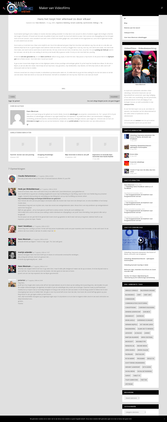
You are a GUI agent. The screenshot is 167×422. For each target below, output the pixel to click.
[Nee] (164, 419)
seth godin (147, 367)
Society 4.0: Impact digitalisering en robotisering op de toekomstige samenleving (139, 276)
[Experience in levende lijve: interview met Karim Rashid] (105, 144)
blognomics (129, 295)
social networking (144, 371)
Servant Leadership (76, 23)
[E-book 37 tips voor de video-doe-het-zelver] (126, 171)
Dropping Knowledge (45, 155)
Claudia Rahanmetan (27, 176)
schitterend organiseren (135, 363)
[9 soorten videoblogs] (126, 163)
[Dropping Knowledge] (50, 144)
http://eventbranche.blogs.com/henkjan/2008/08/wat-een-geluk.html (39, 198)
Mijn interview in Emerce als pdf (77, 155)
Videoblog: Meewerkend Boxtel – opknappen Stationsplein (141, 146)
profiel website (74, 121)
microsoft (129, 341)
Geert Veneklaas (25, 226)
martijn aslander (25, 252)
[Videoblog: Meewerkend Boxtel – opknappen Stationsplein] (126, 146)
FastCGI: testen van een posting (22, 155)
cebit (139, 295)
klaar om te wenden (145, 329)
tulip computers (131, 380)
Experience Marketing (63, 23)
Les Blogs (138, 333)
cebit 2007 (147, 295)
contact (138, 120)
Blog (125, 23)
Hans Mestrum (40, 23)
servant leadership (132, 367)
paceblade (129, 354)
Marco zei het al (46, 57)
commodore (130, 299)
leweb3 (147, 333)
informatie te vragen (33, 121)
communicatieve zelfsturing (136, 303)
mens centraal (147, 337)
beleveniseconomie (148, 290)
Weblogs (95, 23)
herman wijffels (131, 324)
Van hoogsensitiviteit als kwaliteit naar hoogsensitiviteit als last (138, 195)
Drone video (134, 154)
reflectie (150, 358)
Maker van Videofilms (146, 8)
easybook (140, 316)
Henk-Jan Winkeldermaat (28, 189)
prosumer (141, 358)
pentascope (140, 354)
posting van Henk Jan (101, 50)
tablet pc (136, 375)
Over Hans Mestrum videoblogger (135, 37)
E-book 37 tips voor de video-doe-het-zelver (143, 171)
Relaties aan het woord (132, 28)
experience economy (145, 320)
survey (127, 375)
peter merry (129, 358)
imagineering (130, 329)
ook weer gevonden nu (28, 57)
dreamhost (129, 316)
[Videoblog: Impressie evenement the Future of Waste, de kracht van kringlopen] (126, 136)
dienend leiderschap (132, 312)
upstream (129, 384)
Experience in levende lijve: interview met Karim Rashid (102, 155)
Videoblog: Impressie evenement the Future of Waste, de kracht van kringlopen (142, 137)
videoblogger (74, 114)
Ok (135, 419)
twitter (144, 380)
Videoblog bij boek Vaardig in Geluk (136, 265)
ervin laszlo (130, 320)
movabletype (141, 341)
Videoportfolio (129, 33)
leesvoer (128, 333)
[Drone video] (126, 155)
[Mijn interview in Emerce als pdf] (78, 144)
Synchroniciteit (87, 23)
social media (130, 371)
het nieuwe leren (146, 324)
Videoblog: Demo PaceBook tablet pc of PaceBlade (138, 187)
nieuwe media (142, 346)
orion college (143, 350)
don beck (146, 312)
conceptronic (130, 307)
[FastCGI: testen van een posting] (23, 144)
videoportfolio (129, 104)
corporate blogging (146, 307)
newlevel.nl (129, 346)
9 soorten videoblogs (137, 162)
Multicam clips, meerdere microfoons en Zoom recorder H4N (140, 270)
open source (130, 350)
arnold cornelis (131, 290)
